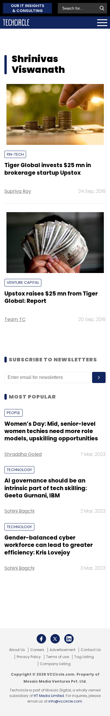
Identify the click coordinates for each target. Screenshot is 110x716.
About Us (17, 650)
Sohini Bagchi (19, 511)
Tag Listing (84, 657)
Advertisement (62, 650)
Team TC (15, 319)
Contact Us (91, 650)
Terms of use (57, 657)
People (13, 412)
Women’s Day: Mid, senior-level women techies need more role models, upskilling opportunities (51, 431)
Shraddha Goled (23, 454)
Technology (19, 470)
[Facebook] (41, 638)
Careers (37, 650)
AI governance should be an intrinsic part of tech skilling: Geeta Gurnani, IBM (45, 488)
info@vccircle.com (65, 701)
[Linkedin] (69, 638)
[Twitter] (55, 638)
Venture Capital (23, 282)
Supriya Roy (17, 191)
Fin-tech (15, 154)
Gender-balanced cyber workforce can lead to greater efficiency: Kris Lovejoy (48, 545)
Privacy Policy (29, 657)
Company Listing (55, 664)
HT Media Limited (49, 695)
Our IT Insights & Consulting (27, 8)
